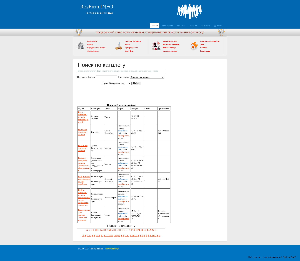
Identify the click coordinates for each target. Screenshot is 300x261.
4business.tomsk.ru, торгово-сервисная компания (84, 215)
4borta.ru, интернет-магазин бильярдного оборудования (83, 164)
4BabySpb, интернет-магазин (82, 132)
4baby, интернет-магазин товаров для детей (83, 117)
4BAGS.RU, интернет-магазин (83, 148)
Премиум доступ (112, 249)
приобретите (123, 136)
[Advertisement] (102, 92)
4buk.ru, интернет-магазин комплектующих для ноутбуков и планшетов (84, 197)
